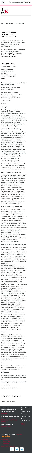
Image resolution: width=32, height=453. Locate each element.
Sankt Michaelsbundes (10, 56)
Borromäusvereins (14, 55)
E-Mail (3, 78)
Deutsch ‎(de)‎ (4, 439)
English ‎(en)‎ (6, 443)
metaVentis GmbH (6, 385)
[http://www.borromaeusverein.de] (16, 449)
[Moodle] (5, 436)
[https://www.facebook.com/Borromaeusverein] (11, 449)
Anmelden (27, 2)
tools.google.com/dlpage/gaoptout (10, 329)
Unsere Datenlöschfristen (8, 446)
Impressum (4, 413)
